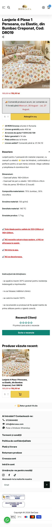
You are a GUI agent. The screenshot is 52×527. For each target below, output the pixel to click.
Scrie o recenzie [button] (26, 332)
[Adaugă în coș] (20, 394)
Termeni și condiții (12, 435)
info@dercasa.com (14, 424)
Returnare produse (12, 452)
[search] (8, 8)
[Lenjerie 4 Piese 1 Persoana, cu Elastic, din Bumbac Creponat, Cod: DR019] (15, 362)
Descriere (7, 151)
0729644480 (12, 420)
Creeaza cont (9, 458)
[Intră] (43, 7)
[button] (8, 114)
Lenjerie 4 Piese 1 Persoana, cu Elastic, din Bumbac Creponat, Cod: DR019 (14, 382)
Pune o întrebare (18, 428)
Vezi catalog (3, 7)
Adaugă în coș (30, 116)
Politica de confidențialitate (16, 441)
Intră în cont (8, 464)
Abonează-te (47, 484)
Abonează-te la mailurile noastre (17, 479)
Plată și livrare (9, 446)
